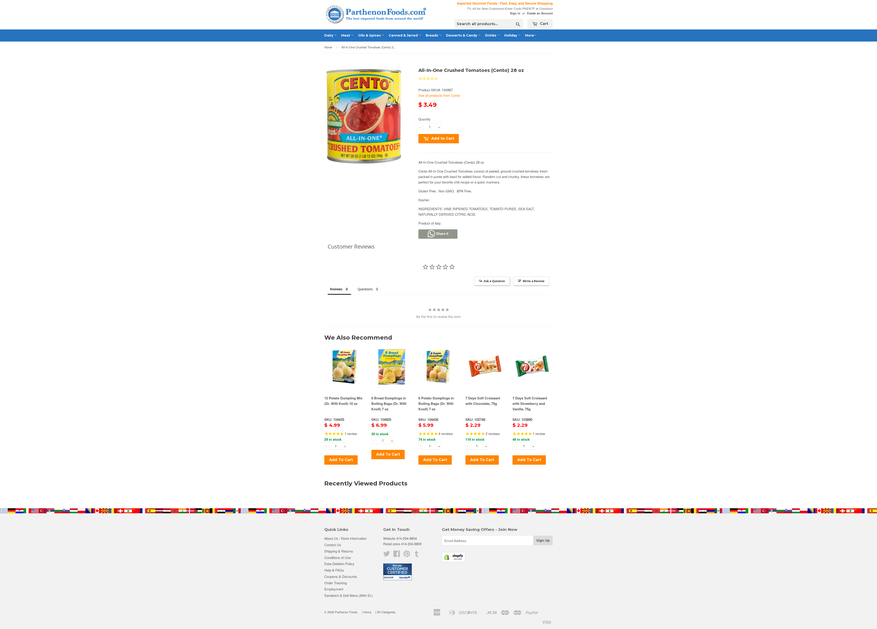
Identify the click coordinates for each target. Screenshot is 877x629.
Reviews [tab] (336, 289)
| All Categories (385, 612)
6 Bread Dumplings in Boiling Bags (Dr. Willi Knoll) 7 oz (388, 403)
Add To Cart (341, 460)
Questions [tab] (365, 289)
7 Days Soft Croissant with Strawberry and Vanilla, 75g (529, 403)
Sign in (515, 13)
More (529, 35)
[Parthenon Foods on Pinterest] (406, 555)
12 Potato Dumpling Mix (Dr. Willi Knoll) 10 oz (343, 401)
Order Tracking (335, 582)
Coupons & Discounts (340, 576)
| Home (366, 612)
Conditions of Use (337, 557)
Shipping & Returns (338, 551)
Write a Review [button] (533, 281)
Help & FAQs (334, 570)
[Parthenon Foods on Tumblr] (416, 555)
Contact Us (332, 544)
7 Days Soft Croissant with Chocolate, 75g (482, 401)
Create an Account (540, 13)
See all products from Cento (439, 95)
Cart (543, 23)
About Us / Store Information (345, 538)
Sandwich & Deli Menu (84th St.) (348, 595)
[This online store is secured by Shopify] (453, 560)
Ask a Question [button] (494, 281)
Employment (333, 589)
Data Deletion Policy (339, 563)
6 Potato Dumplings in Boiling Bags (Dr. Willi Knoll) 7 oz (436, 403)
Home (328, 47)
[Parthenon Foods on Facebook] (396, 555)
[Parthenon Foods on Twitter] (386, 555)
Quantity (424, 119)
